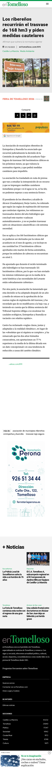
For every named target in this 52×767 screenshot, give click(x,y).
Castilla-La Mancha (11, 51)
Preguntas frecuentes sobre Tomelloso (20, 668)
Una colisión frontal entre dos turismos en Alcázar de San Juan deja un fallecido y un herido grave (38, 613)
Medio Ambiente (27, 51)
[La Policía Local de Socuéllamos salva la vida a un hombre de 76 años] (14, 559)
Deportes (30, 569)
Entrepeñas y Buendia (13, 434)
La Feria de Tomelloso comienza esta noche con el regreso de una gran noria (14, 612)
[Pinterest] (28, 115)
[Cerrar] (49, 752)
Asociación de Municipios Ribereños (28, 430)
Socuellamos (7, 569)
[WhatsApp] (34, 115)
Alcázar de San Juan (34, 605)
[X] (23, 115)
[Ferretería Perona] (26, 516)
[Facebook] (17, 115)
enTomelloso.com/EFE (30, 47)
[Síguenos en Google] (12, 140)
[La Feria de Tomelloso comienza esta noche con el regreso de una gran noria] (14, 595)
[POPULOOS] (26, 132)
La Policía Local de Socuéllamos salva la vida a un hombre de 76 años (13, 575)
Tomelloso (6, 605)
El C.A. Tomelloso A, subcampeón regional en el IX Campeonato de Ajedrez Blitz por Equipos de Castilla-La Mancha (38, 577)
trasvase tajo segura (35, 434)
